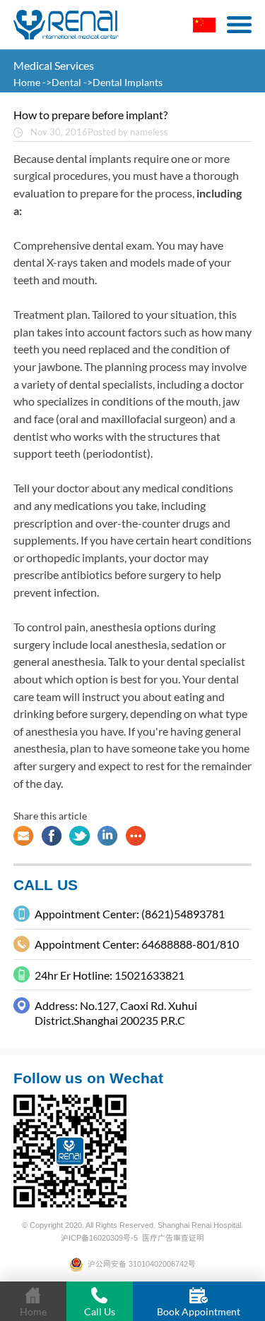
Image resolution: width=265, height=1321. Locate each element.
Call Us (99, 1311)
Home (27, 82)
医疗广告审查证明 (173, 1238)
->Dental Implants (123, 82)
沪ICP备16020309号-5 (99, 1238)
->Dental (61, 82)
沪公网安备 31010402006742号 (139, 1264)
